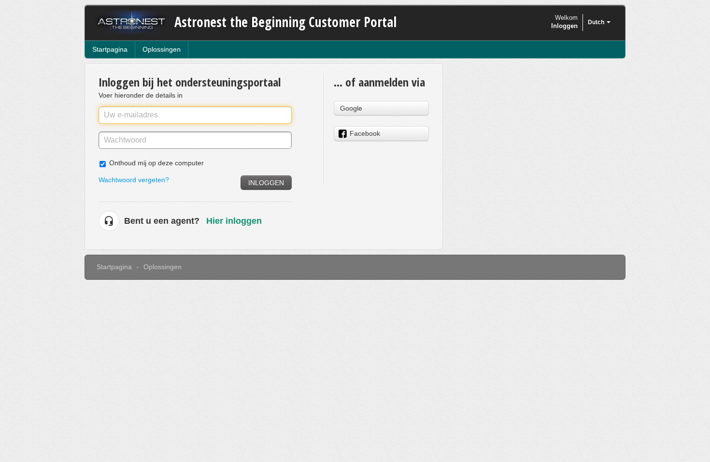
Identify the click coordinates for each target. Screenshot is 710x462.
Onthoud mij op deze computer (156, 163)
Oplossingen (161, 49)
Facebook (365, 133)
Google (351, 108)
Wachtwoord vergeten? (134, 180)
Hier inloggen (234, 221)
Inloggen (266, 183)
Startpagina (110, 49)
